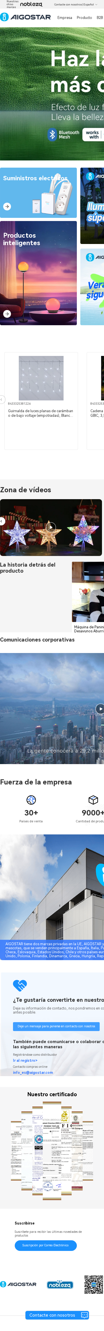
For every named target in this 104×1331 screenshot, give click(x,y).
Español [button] (88, 4)
